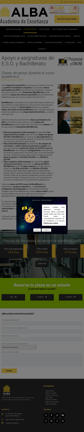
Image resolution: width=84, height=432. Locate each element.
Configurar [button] (46, 230)
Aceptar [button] (37, 230)
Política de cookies (51, 223)
